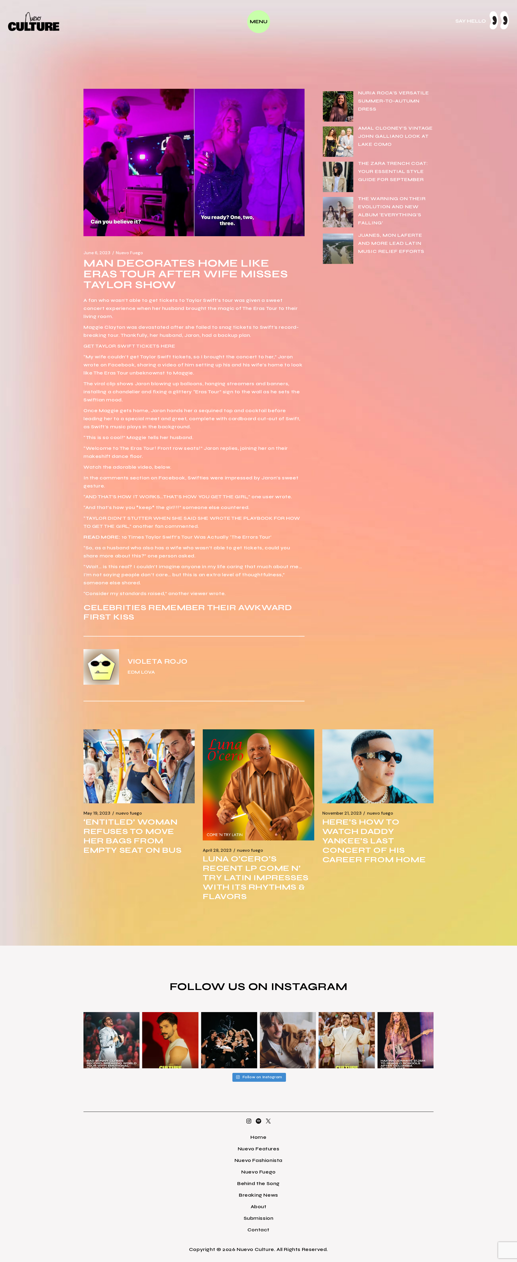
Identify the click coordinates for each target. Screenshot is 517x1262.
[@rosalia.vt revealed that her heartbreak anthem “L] (229, 1040)
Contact (258, 1230)
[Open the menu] (258, 21)
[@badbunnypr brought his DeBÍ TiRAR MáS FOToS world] (111, 1040)
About (259, 1207)
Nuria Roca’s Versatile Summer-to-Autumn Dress (393, 101)
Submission (259, 1218)
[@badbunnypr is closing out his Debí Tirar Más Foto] (347, 1040)
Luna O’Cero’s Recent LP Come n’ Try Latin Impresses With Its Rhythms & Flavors (255, 877)
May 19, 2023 (96, 813)
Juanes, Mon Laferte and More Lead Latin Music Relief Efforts (391, 243)
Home (258, 1137)
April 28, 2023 (217, 850)
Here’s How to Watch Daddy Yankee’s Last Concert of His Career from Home (374, 840)
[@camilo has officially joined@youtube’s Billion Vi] (170, 1040)
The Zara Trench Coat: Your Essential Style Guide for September (393, 171)
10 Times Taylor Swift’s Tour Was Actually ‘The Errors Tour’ (197, 537)
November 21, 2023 (342, 813)
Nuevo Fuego (129, 253)
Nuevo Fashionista (258, 1160)
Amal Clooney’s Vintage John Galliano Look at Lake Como (395, 136)
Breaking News (258, 1195)
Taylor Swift (201, 300)
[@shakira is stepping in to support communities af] (406, 1040)
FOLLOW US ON (220, 986)
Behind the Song (258, 1183)
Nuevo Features (258, 1149)
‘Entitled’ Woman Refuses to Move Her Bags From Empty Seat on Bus (132, 836)
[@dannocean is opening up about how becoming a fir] (288, 1040)
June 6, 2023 (96, 253)
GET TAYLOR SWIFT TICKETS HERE (129, 346)
